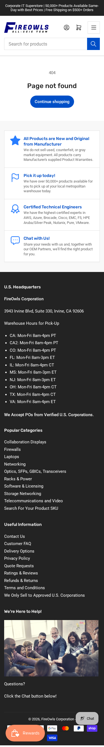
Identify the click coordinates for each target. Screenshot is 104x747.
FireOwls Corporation (57, 719)
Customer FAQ (17, 543)
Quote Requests (19, 565)
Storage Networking (22, 493)
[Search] (93, 44)
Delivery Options (19, 551)
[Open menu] (94, 27)
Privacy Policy (17, 558)
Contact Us (14, 536)
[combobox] (52, 44)
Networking (15, 464)
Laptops (11, 456)
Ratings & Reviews (21, 573)
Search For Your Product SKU (31, 508)
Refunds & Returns (21, 580)
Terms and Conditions (24, 587)
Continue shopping (52, 101)
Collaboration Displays (25, 441)
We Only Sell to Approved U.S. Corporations (44, 595)
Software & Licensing (23, 486)
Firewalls (12, 449)
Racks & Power (18, 478)
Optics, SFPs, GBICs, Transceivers (35, 471)
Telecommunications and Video (33, 500)
